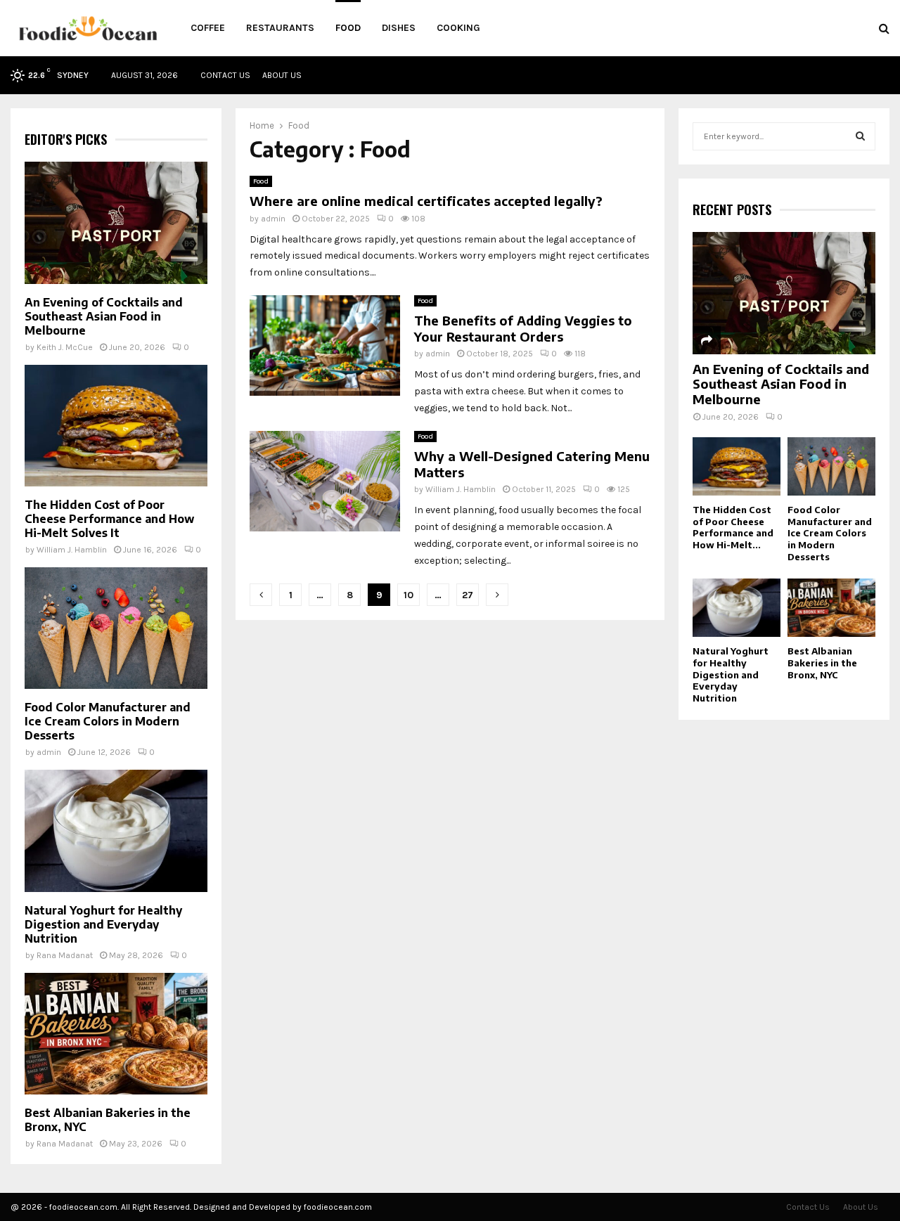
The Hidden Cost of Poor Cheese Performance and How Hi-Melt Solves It (109, 519)
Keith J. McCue (65, 347)
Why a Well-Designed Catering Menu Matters (532, 464)
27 (467, 595)
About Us (282, 75)
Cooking (458, 28)
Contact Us (225, 75)
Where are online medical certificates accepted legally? (426, 201)
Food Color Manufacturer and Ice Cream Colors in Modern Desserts (108, 721)
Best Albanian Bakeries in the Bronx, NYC (822, 662)
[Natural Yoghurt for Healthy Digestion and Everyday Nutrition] (116, 830)
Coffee (208, 28)
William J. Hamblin (460, 489)
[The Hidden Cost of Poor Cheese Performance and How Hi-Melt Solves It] (116, 425)
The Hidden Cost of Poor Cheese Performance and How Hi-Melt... (733, 527)
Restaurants (280, 28)
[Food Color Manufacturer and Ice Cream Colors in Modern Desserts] (116, 628)
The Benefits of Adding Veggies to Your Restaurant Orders (523, 328)
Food (348, 28)
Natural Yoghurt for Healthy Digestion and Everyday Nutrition (103, 924)
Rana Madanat (65, 955)
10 (408, 595)
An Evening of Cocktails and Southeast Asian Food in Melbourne (104, 316)
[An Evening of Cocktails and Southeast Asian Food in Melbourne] (116, 222)
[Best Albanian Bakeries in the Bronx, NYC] (116, 1033)
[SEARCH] (860, 136)
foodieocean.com (338, 1207)
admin (273, 219)
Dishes (399, 28)
